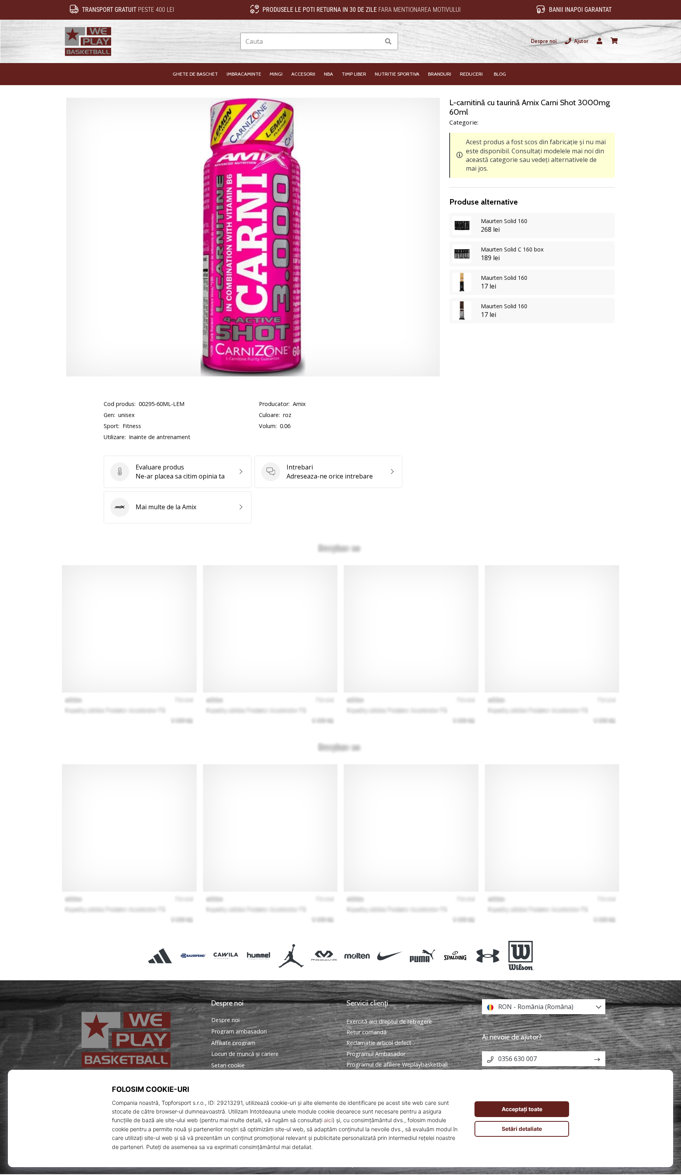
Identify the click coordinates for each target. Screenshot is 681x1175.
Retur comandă (366, 1032)
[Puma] (422, 955)
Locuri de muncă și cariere (245, 1054)
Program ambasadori (239, 1031)
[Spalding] (455, 955)
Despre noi (543, 41)
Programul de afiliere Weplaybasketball (397, 1064)
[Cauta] (388, 41)
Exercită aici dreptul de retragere (389, 1021)
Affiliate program (233, 1043)
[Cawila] (225, 955)
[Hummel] (258, 955)
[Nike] (389, 955)
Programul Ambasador (376, 1054)
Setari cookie (228, 1065)
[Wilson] (520, 955)
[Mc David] (324, 955)
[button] (373, 41)
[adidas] (160, 955)
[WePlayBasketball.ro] (137, 1040)
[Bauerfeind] (193, 955)
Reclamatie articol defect (378, 1043)
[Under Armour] (488, 955)
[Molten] (356, 955)
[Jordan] (291, 955)
